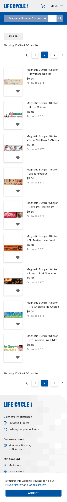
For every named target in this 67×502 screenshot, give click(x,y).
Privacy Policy (14, 485)
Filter (13, 36)
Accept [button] (33, 493)
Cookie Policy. (37, 485)
